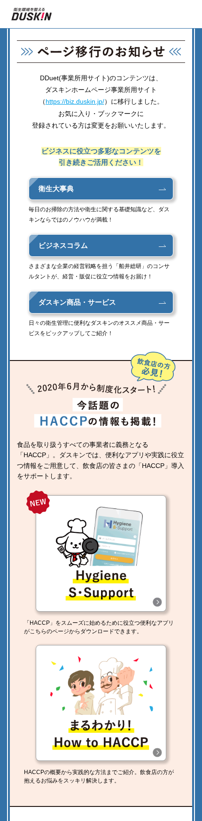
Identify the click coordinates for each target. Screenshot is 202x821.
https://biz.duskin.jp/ (75, 101)
